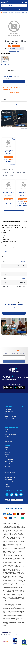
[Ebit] (15, 641)
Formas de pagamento (10, 477)
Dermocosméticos (9, 461)
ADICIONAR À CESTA (14, 82)
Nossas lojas (7, 423)
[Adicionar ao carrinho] (13, 139)
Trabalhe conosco (9, 411)
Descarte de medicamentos (11, 420)
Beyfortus (23, 261)
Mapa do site (7, 486)
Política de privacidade (10, 418)
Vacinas (16, 14)
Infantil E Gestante (9, 459)
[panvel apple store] (8, 387)
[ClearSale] (4, 641)
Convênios (7, 436)
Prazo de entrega (8, 479)
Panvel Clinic (11, 14)
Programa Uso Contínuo (10, 439)
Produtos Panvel (8, 464)
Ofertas (6, 484)
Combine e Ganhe (25, 12)
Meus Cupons (5, 12)
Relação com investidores (10, 416)
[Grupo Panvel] (6, 632)
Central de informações (10, 472)
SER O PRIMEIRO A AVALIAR (14, 313)
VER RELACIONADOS (14, 92)
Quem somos (8, 409)
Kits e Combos (11, 12)
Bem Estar (7, 454)
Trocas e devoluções (9, 482)
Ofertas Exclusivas (18, 12)
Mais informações (14, 51)
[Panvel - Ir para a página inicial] (11, 2)
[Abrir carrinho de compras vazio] (26, 2)
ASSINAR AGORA (14, 361)
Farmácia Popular (9, 441)
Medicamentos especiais (10, 432)
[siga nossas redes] (7, 494)
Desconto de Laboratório (10, 434)
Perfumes (7, 457)
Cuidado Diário (8, 452)
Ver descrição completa (6, 251)
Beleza (6, 447)
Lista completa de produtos (14, 209)
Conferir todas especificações (8, 291)
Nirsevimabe (22, 274)
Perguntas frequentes (10, 475)
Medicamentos (8, 450)
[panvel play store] (19, 387)
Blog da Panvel (8, 414)
